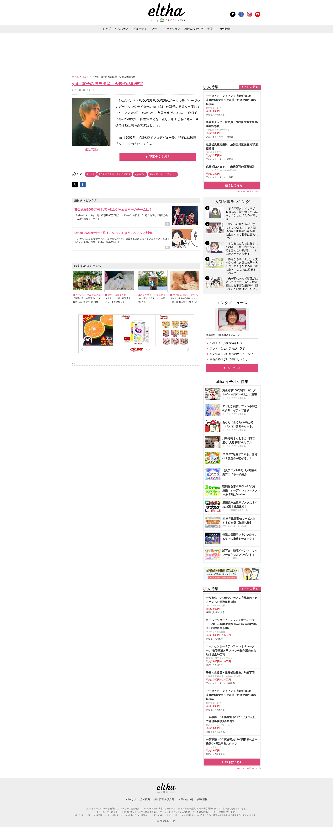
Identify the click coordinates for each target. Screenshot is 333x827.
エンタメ (87, 76)
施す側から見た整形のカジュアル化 (231, 353)
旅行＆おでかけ (193, 28)
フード (155, 28)
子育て (211, 28)
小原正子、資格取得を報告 (226, 343)
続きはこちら (234, 185)
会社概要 (145, 799)
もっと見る (234, 367)
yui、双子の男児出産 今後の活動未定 (107, 83)
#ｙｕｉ (91, 174)
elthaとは (131, 799)
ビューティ (140, 28)
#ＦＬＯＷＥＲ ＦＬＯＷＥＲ (114, 174)
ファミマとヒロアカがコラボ (227, 348)
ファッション (172, 28)
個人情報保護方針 (164, 799)
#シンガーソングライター (163, 174)
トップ (107, 28)
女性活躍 (225, 28)
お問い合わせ (185, 799)
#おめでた (140, 174)
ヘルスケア (121, 28)
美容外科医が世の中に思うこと (229, 359)
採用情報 (202, 799)
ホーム (76, 76)
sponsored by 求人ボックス (249, 191)
